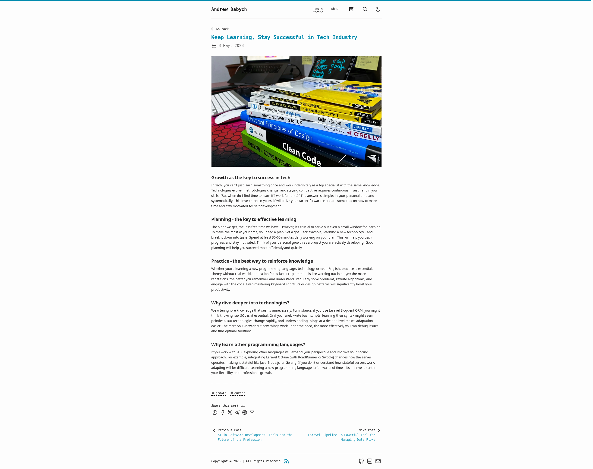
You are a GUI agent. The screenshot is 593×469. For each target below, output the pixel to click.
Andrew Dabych (229, 9)
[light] (378, 9)
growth (220, 393)
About (335, 9)
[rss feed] (286, 461)
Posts (317, 9)
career (239, 393)
